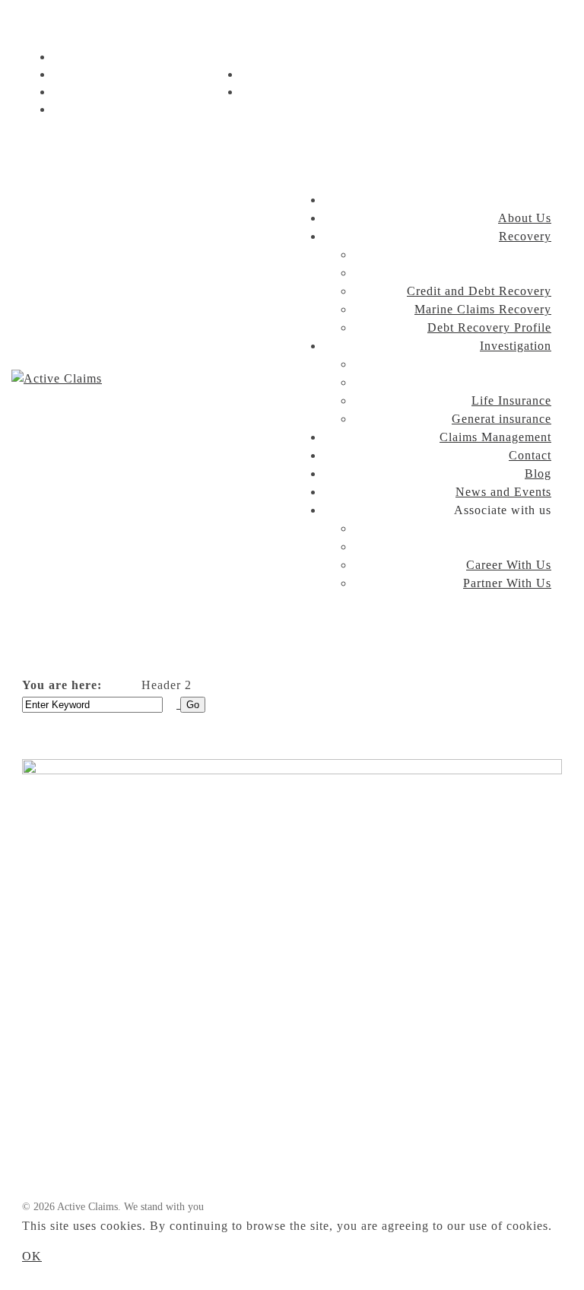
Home (119, 685)
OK (32, 1256)
